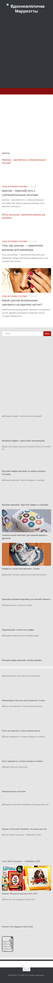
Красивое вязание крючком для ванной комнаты (26, 599)
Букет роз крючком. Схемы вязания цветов (21, 731)
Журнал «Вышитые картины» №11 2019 (19, 893)
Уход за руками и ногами (14, 187)
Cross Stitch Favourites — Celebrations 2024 (21, 861)
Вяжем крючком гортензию (13, 791)
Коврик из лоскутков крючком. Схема (20, 569)
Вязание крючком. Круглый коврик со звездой (25, 505)
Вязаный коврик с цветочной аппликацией (23, 441)
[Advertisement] (26, 56)
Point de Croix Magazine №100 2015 (17, 927)
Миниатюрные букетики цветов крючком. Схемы (23, 700)
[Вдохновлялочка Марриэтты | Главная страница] (26, 9)
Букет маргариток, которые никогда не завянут (22, 761)
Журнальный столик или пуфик (18, 630)
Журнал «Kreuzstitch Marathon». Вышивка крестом (24, 829)
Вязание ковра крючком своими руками (22, 660)
